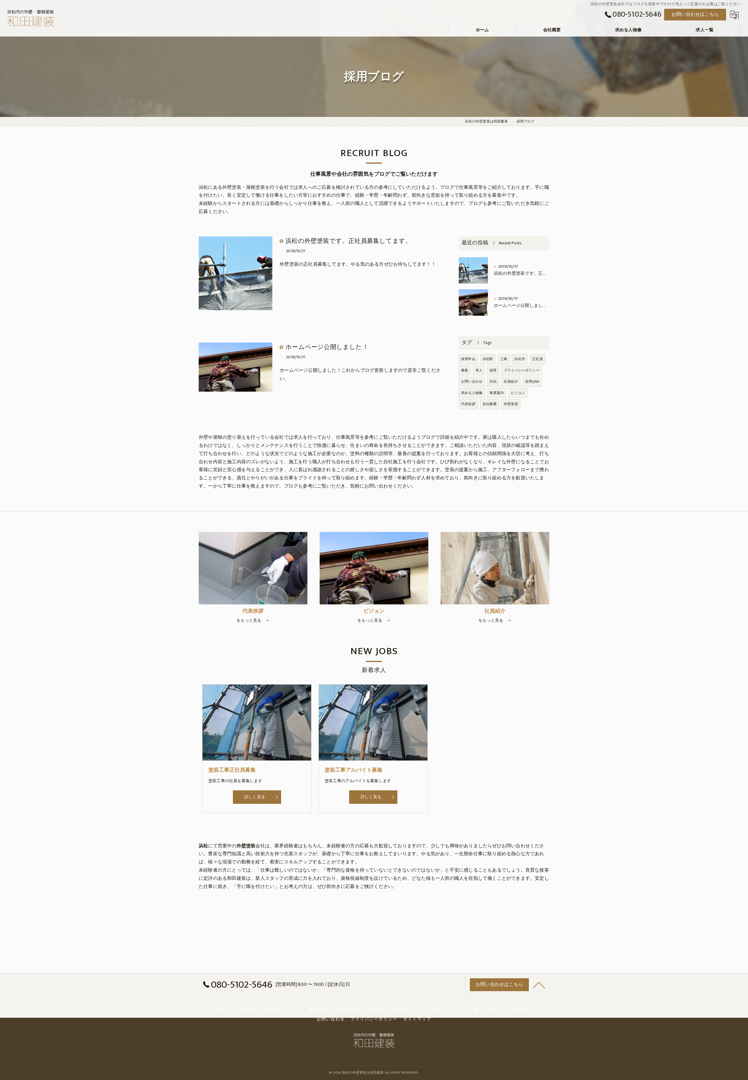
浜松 (492, 381)
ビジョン (518, 393)
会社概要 (489, 404)
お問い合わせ (471, 381)
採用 (492, 370)
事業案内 (496, 393)
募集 (464, 370)
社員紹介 (511, 381)
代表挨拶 (468, 404)
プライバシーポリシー (521, 370)
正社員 (537, 359)
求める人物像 (471, 393)
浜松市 (519, 359)
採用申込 (468, 359)
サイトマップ (417, 1019)
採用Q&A (532, 381)
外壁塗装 (511, 404)
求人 (478, 370)
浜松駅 (487, 359)
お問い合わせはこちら (695, 14)
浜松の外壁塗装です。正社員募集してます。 (348, 241)
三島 (503, 359)
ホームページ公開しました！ (326, 347)
